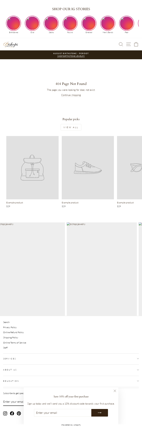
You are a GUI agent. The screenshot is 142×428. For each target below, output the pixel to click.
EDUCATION (11, 381)
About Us (10, 370)
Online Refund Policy (13, 332)
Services (9, 358)
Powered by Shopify (71, 424)
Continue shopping (71, 95)
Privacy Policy (10, 327)
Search (6, 322)
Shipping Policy (10, 337)
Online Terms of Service (14, 342)
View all (71, 127)
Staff (5, 347)
